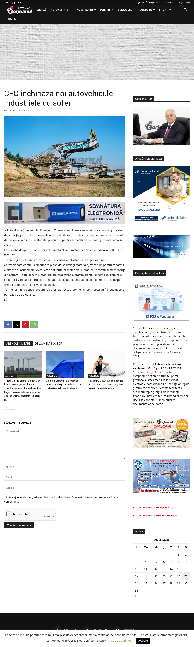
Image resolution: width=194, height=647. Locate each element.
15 (178, 569)
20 (164, 576)
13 (164, 569)
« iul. (136, 596)
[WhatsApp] (34, 324)
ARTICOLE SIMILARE (18, 343)
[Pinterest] (25, 324)
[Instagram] (13, 2)
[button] (185, 10)
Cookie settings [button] (121, 640)
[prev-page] (6, 407)
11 (145, 569)
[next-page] (12, 407)
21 (171, 576)
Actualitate (59, 10)
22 (178, 576)
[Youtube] (19, 2)
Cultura (145, 10)
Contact (12, 19)
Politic (105, 10)
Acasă (41, 10)
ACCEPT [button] (143, 640)
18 (145, 576)
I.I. (14, 110)
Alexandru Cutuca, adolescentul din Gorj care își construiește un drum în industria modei (106, 384)
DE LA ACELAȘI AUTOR (48, 343)
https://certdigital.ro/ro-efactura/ (154, 372)
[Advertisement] (97, 52)
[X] (16, 324)
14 (171, 569)
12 (156, 569)
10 (136, 569)
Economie (125, 10)
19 (156, 576)
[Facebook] (7, 2)
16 (185, 569)
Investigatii (84, 10)
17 (136, 576)
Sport (163, 10)
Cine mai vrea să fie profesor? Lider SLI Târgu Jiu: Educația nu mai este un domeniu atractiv (63, 384)
